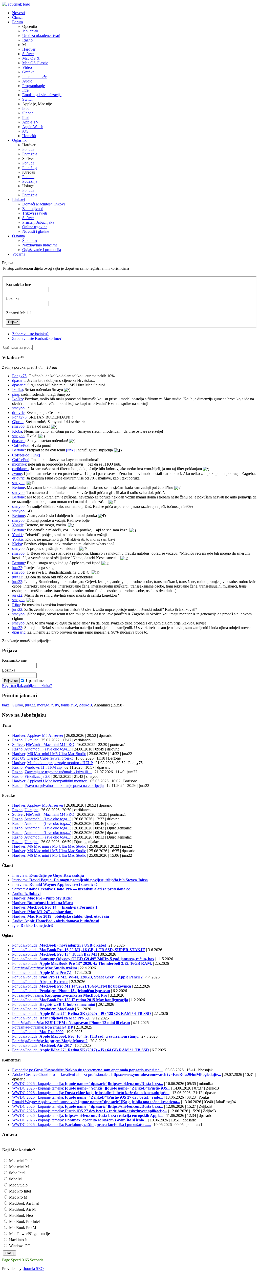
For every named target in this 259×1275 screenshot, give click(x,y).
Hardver (28, 49)
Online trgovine (34, 227)
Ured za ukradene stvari (41, 35)
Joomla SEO (34, 1268)
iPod (26, 108)
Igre (25, 90)
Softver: (71, 889)
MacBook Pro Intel (24, 1221)
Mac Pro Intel (19, 1191)
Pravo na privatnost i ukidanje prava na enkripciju (64, 785)
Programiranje (33, 85)
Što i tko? (29, 240)
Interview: (48, 875)
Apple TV (30, 122)
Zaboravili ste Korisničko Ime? (36, 338)
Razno (27, 40)
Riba (16, 605)
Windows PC (19, 1246)
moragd (43, 705)
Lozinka (12, 298)
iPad (25, 117)
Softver (28, 54)
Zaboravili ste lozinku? (30, 334)
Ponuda (28, 149)
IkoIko (17, 389)
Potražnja (29, 154)
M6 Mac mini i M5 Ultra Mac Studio (56, 753)
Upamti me (35, 680)
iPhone (27, 113)
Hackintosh (17, 1240)
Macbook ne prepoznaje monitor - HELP (60, 763)
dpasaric (18, 380)
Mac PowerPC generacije (29, 1233)
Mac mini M (18, 1167)
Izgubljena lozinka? (36, 685)
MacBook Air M (22, 1209)
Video (27, 67)
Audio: (26, 893)
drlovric (18, 412)
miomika (19, 464)
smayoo (18, 408)
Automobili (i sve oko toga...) (47, 749)
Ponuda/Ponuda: (59, 945)
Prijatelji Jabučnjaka (38, 222)
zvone (17, 473)
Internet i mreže (34, 76)
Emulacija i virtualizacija (41, 95)
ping (15, 394)
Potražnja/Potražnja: (44, 968)
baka (6, 705)
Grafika (28, 72)
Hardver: (42, 898)
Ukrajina (31, 740)
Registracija (11, 685)
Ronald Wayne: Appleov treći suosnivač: (96, 1102)
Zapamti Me (16, 313)
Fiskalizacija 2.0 (37, 776)
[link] (70, 450)
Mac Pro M (17, 1197)
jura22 (17, 568)
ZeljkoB (85, 705)
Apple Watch (32, 126)
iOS (25, 131)
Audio (27, 81)
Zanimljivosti (32, 208)
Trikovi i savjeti (34, 213)
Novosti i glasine (35, 231)
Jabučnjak (30, 31)
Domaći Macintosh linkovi (43, 204)
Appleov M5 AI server (45, 735)
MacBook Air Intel (23, 1203)
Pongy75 (19, 376)
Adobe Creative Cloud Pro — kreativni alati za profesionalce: (116, 1074)
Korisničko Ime (18, 284)
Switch (27, 99)
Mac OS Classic (35, 63)
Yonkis (17, 525)
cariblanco (20, 469)
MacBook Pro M (22, 1227)
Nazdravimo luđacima (39, 245)
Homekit (29, 136)
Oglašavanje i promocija (41, 249)
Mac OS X (31, 58)
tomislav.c (69, 705)
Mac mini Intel (20, 1161)
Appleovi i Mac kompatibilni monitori (57, 781)
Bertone (18, 450)
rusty (55, 705)
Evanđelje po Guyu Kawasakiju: (87, 1070)
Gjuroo (18, 422)
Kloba (17, 431)
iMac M (15, 1179)
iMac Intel (16, 1173)
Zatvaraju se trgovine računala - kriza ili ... (58, 772)
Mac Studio (18, 1185)
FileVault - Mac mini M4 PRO (50, 744)
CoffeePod (20, 445)
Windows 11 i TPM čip (43, 767)
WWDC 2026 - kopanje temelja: (87, 1083)
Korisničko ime (14, 660)
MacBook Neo (20, 1215)
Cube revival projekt (56, 758)
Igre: (32, 925)
